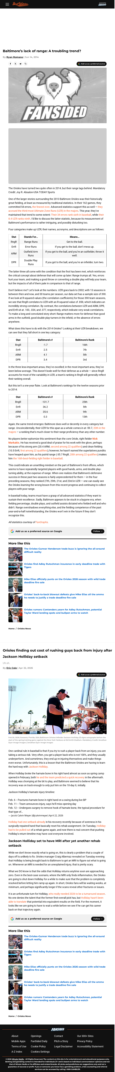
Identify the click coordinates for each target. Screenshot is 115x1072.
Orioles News (24, 628)
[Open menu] (7, 4)
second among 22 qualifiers (66, 446)
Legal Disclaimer (63, 1046)
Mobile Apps (18, 1041)
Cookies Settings (40, 1051)
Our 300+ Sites (85, 1036)
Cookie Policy (38, 1046)
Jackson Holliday (38, 766)
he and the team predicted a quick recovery (60, 777)
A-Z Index (17, 1051)
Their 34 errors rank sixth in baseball (71, 214)
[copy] (25, 64)
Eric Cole (11, 668)
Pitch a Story (61, 1041)
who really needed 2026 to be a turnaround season (77, 893)
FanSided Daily (39, 1041)
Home (11, 628)
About (15, 1036)
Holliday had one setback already (26, 821)
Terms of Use (19, 1046)
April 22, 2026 (56, 815)
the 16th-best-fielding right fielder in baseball (38, 458)
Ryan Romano (14, 57)
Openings (36, 1036)
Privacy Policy (84, 1041)
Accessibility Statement (90, 1046)
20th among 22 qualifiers (84, 454)
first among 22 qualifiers (33, 450)
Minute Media (18, 1059)
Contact (58, 1036)
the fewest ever (41, 206)
